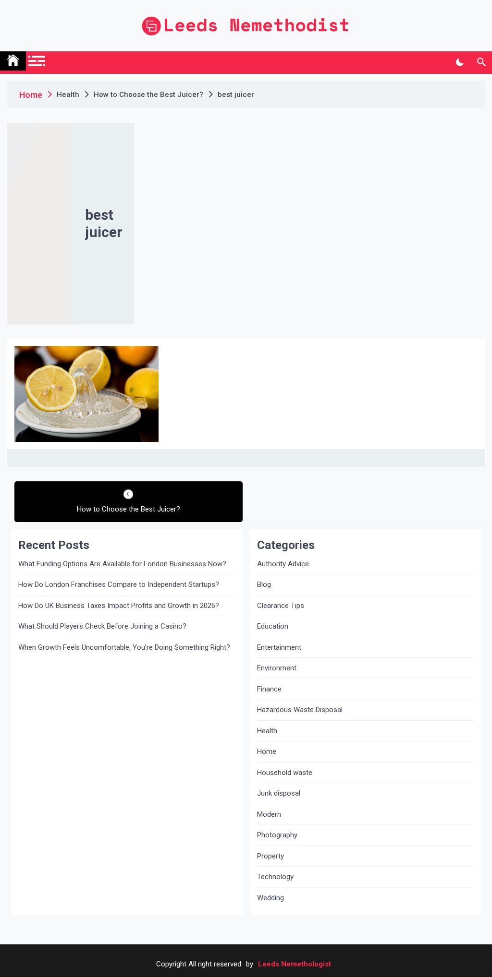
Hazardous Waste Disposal (300, 709)
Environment (276, 668)
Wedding (270, 898)
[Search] (481, 62)
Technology (275, 876)
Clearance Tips (280, 605)
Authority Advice (283, 564)
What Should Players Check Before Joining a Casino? (102, 626)
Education (272, 626)
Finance (269, 689)
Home (266, 751)
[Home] (13, 61)
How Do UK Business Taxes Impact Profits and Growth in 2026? (118, 605)
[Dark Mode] (459, 62)
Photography (277, 835)
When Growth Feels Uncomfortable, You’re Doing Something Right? (124, 647)
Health (267, 731)
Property (270, 856)
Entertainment (279, 647)
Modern (269, 814)
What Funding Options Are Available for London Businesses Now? (122, 564)
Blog (264, 584)
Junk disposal (278, 793)
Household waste (284, 772)
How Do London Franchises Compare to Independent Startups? (118, 584)
